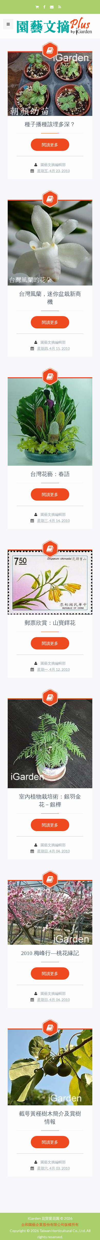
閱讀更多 (50, 144)
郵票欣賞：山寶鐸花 (50, 623)
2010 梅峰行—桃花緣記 (50, 953)
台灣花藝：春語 (50, 474)
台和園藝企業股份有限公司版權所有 (50, 1224)
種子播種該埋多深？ (50, 124)
